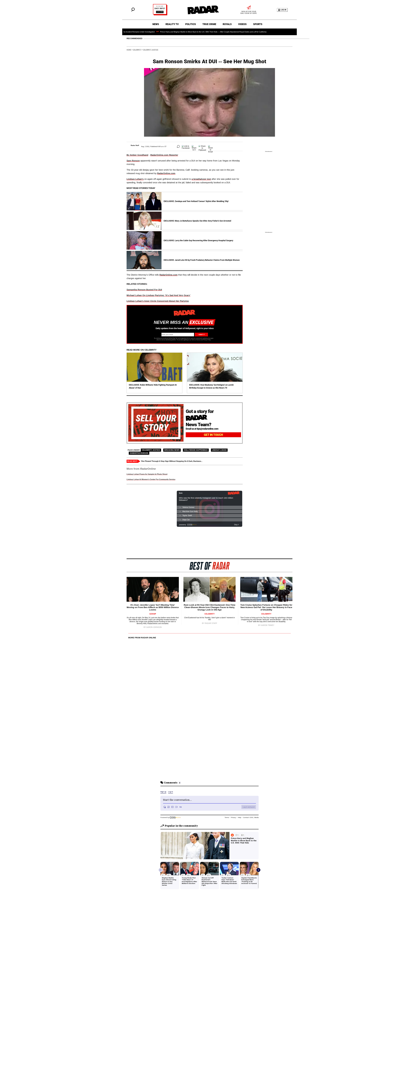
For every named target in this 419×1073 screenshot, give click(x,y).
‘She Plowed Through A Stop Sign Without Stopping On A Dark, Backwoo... (171, 461)
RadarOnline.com (166, 173)
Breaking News (172, 450)
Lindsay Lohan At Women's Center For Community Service (151, 479)
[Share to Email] (210, 146)
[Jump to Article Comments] (178, 146)
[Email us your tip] (160, 15)
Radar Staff (135, 145)
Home (129, 50)
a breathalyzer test (201, 179)
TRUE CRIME (209, 24)
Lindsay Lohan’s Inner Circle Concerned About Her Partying (158, 301)
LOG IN (283, 10)
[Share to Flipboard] (202, 146)
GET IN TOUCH (213, 435)
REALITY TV (172, 24)
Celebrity (137, 50)
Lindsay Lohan (219, 450)
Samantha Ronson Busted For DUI (144, 289)
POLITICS (190, 24)
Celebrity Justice (150, 50)
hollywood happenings (196, 450)
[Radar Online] (203, 10)
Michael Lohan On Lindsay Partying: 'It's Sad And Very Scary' (158, 295)
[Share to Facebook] (186, 146)
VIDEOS (242, 24)
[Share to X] (194, 146)
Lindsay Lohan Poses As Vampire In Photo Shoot (147, 474)
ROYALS (227, 24)
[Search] (133, 11)
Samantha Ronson (139, 453)
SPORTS (257, 24)
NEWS (155, 24)
